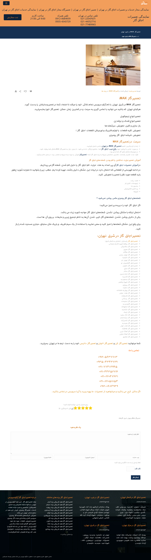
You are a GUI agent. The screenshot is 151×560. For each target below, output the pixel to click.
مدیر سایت (132, 91)
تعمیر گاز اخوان (105, 343)
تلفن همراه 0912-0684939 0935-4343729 (62, 18)
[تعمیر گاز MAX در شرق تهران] (75, 64)
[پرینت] (16, 91)
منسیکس (4, 557)
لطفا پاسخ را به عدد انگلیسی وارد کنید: (127, 462)
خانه (138, 36)
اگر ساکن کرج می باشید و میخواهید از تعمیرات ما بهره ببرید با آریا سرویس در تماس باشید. (96, 391)
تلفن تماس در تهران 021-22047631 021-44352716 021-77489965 (88, 20)
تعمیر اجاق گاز (133, 241)
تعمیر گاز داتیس (88, 343)
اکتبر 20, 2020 (113, 91)
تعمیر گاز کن (121, 343)
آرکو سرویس (23, 557)
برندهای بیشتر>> (66, 534)
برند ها (103, 91)
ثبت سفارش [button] (12, 17)
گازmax (121, 418)
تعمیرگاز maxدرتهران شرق (132, 418)
